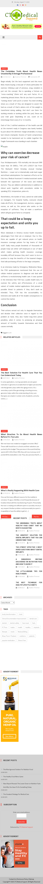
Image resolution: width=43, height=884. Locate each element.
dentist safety (14, 623)
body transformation (9, 614)
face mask (25, 623)
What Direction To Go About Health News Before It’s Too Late (21, 435)
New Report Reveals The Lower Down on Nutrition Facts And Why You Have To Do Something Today (22, 785)
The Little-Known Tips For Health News (29, 572)
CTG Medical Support (26, 827)
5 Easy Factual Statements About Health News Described (7, 516)
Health (4, 69)
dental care (33, 618)
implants (36, 627)
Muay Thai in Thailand (9, 636)
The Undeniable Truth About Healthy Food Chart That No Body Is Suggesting (29, 525)
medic (13, 632)
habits (13, 627)
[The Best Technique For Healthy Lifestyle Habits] (7, 586)
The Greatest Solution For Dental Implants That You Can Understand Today (29, 537)
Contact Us (12, 879)
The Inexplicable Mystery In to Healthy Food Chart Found (38, 516)
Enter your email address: (21, 812)
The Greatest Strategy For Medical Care (16, 794)
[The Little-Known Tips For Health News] (7, 574)
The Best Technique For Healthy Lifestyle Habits (29, 583)
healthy (27, 627)
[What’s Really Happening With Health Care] (21, 471)
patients (32, 636)
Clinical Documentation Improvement (14, 618)
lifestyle (4, 632)
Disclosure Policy (22, 879)
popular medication (8, 640)
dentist (4, 623)
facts (33, 623)
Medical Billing (22, 632)
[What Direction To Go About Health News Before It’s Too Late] (21, 415)
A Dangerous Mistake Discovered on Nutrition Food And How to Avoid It (29, 561)
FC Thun (4, 627)
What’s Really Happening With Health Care (20, 490)
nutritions (23, 636)
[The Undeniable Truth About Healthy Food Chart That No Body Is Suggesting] (7, 526)
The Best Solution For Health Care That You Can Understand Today (21, 374)
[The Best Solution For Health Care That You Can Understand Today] (21, 354)
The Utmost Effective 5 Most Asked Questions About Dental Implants (29, 549)
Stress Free (22, 640)
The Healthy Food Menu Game (13, 776)
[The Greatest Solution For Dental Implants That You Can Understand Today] (7, 538)
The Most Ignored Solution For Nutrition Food (18, 769)
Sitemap (31, 879)
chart (20, 614)
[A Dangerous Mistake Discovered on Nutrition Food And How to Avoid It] (7, 562)
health (10, 333)
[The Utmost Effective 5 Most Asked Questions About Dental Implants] (7, 550)
